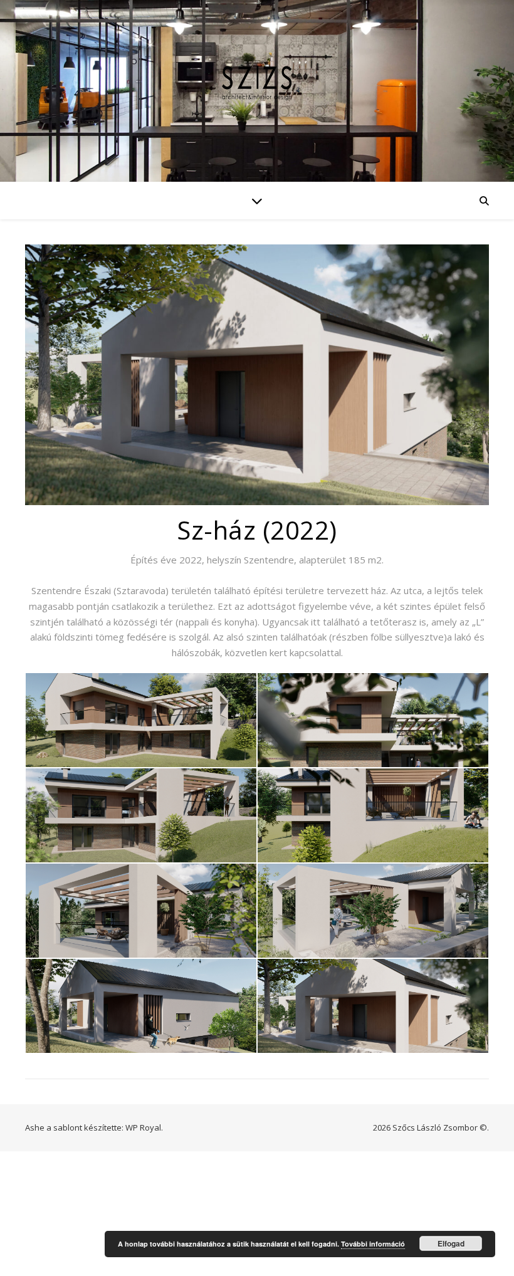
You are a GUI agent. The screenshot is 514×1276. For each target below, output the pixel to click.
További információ (373, 1243)
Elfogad (451, 1243)
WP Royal (143, 1127)
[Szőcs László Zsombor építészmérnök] (257, 83)
